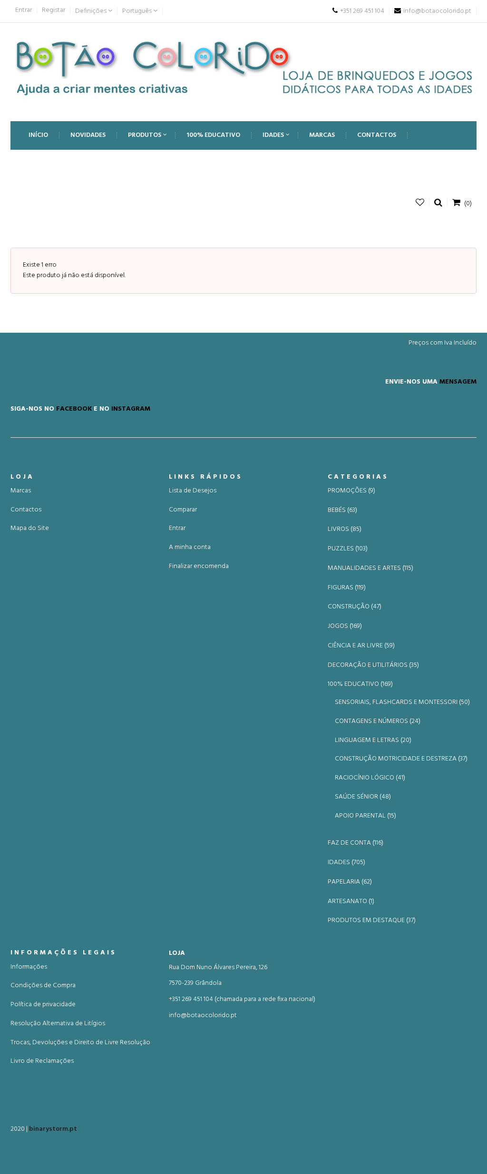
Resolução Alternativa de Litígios (57, 1023)
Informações (28, 967)
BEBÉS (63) (342, 510)
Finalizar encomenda (199, 566)
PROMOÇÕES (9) (351, 491)
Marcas (20, 490)
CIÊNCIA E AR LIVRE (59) (361, 646)
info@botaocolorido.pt (203, 1015)
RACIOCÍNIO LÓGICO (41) (370, 777)
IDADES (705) (346, 862)
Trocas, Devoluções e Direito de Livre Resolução (80, 1042)
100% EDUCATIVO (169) (360, 684)
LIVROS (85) (344, 529)
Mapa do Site (29, 528)
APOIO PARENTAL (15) (365, 815)
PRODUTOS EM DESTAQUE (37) (372, 920)
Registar (53, 10)
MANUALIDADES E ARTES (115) (370, 568)
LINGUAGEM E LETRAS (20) (373, 740)
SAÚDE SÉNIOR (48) (363, 796)
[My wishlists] (420, 202)
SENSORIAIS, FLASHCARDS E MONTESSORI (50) (402, 702)
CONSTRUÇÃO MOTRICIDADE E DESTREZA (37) (401, 758)
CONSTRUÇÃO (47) (354, 607)
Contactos (25, 509)
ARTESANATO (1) (351, 901)
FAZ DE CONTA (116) (355, 843)
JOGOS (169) (345, 626)
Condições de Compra (43, 985)
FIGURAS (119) (347, 588)
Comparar (183, 509)
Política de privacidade (43, 1004)
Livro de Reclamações (42, 1061)
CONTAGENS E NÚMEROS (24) (377, 721)
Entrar (23, 10)
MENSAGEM (458, 381)
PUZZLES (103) (348, 549)
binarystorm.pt (53, 1129)
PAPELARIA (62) (350, 882)
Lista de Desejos (192, 490)
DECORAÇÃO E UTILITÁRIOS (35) (373, 665)
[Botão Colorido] (243, 67)
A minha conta (190, 547)
